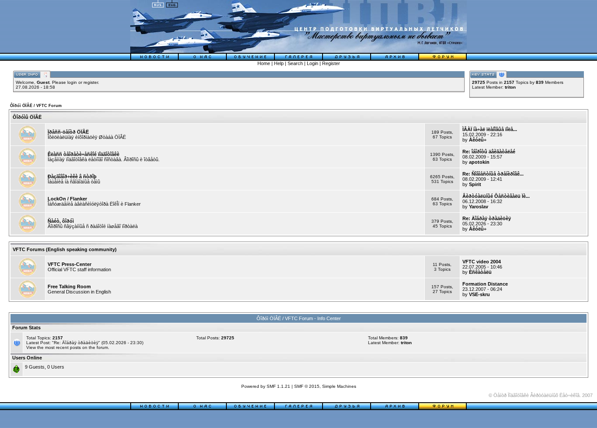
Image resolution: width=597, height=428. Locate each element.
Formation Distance (485, 283)
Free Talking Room (69, 286)
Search (295, 63)
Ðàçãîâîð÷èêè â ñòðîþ (72, 176)
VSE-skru (479, 294)
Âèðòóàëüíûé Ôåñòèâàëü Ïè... (496, 196)
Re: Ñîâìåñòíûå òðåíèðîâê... (493, 173)
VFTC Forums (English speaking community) (65, 249)
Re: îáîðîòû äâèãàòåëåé (488, 151)
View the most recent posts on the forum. (67, 347)
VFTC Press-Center (69, 264)
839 (404, 337)
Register (331, 63)
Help (279, 63)
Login (312, 63)
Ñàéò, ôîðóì (61, 221)
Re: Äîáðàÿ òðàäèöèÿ (486, 218)
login (72, 82)
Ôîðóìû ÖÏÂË (27, 117)
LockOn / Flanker (67, 198)
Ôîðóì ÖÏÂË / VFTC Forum (36, 106)
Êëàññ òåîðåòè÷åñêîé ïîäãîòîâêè (83, 154)
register (90, 82)
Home (263, 63)
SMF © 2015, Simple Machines (325, 386)
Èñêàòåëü (480, 272)
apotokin (479, 162)
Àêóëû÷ (477, 139)
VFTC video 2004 (481, 261)
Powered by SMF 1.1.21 (265, 386)
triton (510, 87)
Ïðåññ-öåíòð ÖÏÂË (68, 132)
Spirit (475, 184)
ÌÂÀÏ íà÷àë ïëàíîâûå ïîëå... (489, 129)
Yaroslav (478, 206)
